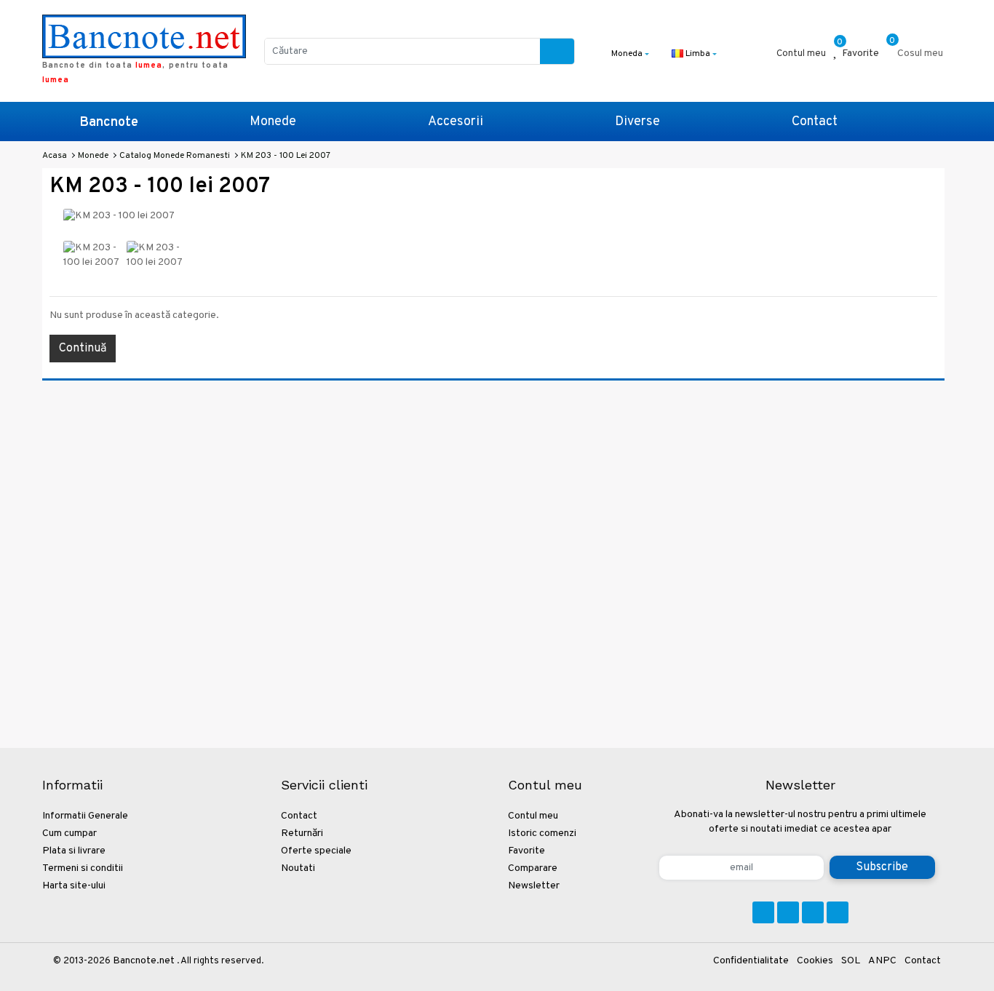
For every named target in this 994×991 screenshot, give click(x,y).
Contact (815, 122)
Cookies (815, 961)
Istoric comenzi (542, 833)
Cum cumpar (69, 833)
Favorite (526, 851)
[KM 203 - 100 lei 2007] (92, 256)
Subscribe (882, 867)
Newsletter (534, 886)
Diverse (637, 122)
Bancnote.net (144, 961)
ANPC (882, 961)
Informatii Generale (85, 816)
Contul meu (533, 816)
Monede (273, 122)
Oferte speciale (316, 851)
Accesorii (455, 122)
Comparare (532, 868)
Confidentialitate (751, 961)
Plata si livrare (74, 851)
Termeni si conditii (82, 868)
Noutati (298, 868)
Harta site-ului (74, 886)
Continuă (82, 348)
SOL (850, 961)
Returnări (302, 833)
